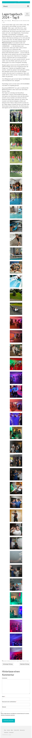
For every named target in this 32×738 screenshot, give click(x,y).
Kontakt (8, 730)
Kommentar (4, 678)
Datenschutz (22, 730)
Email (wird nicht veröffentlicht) (9, 701)
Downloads (11, 732)
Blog (5, 730)
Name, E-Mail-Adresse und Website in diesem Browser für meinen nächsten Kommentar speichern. (15, 714)
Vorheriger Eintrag (7, 664)
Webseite (4, 706)
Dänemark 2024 (26, 20)
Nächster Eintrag (24, 664)
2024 (21, 20)
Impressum (6, 732)
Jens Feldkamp (8, 20)
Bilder (12, 730)
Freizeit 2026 (16, 730)
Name (3, 696)
